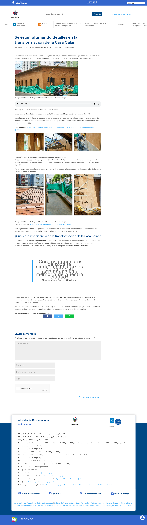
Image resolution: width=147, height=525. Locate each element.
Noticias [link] (58, 47)
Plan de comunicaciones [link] (26, 505)
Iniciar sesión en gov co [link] (121, 15)
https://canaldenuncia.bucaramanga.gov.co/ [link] (69, 479)
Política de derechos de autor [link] (49, 505)
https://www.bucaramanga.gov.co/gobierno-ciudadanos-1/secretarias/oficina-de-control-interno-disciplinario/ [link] (78, 485)
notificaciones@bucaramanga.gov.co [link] (54, 476)
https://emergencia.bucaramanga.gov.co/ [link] (40, 482)
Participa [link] (120, 24)
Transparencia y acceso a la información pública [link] (66, 24)
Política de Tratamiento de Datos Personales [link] (71, 503)
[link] (19, 4)
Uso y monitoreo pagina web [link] (107, 505)
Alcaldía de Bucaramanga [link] (31, 493)
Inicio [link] (7, 24)
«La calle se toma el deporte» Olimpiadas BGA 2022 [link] (50, 224)
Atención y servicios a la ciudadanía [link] (94, 24)
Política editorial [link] (125, 503)
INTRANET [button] (91, 2)
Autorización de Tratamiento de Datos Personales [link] (33, 503)
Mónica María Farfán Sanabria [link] (30, 47)
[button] (88, 397)
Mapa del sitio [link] (125, 505)
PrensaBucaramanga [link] (121, 493)
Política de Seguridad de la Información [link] (78, 505)
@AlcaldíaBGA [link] (58, 493)
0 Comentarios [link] (68, 47)
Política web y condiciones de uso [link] (104, 503)
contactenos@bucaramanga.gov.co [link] (43, 473)
